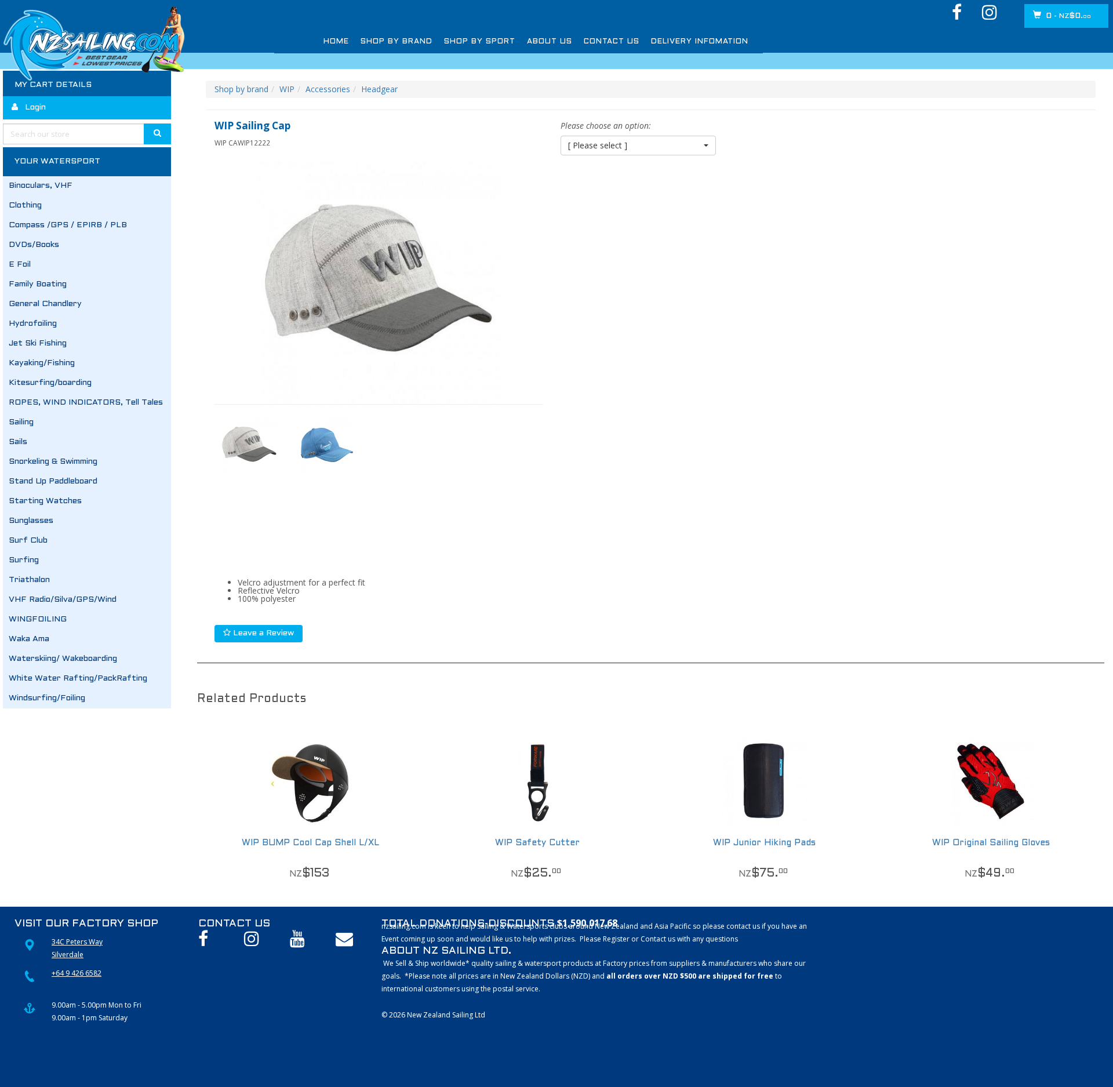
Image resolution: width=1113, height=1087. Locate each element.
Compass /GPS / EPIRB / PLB (68, 225)
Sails (18, 442)
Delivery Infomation (628, 41)
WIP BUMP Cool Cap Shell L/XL (310, 843)
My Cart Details (53, 85)
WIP (286, 88)
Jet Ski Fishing (38, 343)
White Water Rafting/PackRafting (78, 678)
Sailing (21, 422)
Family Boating (38, 284)
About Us (506, 41)
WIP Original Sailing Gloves (991, 843)
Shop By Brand (383, 41)
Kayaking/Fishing (42, 363)
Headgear (379, 88)
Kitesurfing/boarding (50, 383)
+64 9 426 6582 (76, 973)
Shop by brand (241, 88)
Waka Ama (29, 639)
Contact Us (555, 41)
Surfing (24, 560)
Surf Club (28, 540)
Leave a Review (262, 633)
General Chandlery (45, 304)
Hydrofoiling (33, 324)
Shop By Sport (450, 41)
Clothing (25, 205)
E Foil (20, 264)
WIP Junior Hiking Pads (764, 843)
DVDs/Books (34, 245)
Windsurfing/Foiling (47, 698)
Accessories (327, 88)
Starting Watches (45, 501)
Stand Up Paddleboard (53, 481)
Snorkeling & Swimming (53, 462)
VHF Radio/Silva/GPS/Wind (63, 600)
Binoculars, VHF (40, 186)
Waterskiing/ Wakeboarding (63, 659)
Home (333, 41)
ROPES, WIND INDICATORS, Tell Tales (86, 402)
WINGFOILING (38, 619)
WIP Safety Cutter (537, 843)
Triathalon (29, 580)
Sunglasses (31, 521)
